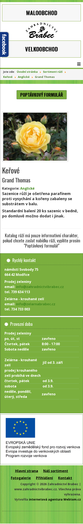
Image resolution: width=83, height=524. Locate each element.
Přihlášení (44, 478)
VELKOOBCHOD (41, 49)
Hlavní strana (26, 471)
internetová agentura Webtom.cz (55, 499)
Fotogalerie (21, 478)
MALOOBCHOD (41, 13)
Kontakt (65, 478)
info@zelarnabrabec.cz (35, 304)
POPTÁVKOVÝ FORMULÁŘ (41, 95)
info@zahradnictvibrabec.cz (40, 286)
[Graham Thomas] (41, 137)
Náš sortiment (55, 471)
